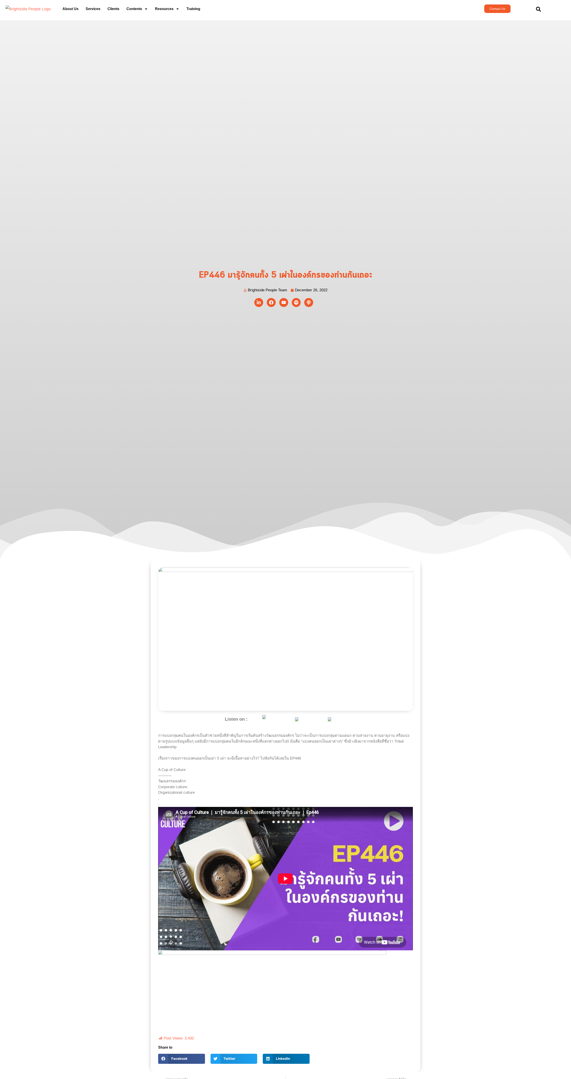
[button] (181, 1059)
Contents (134, 9)
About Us (70, 9)
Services (93, 9)
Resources (164, 9)
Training (193, 9)
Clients (113, 9)
